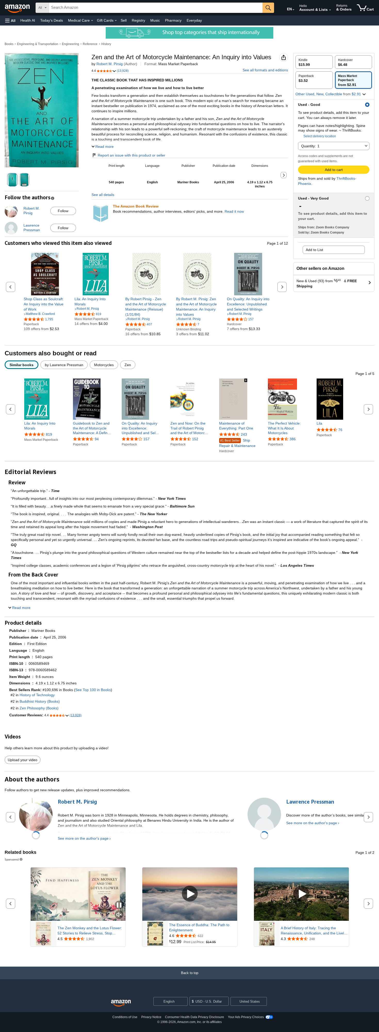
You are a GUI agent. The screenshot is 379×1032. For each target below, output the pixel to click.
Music (155, 20)
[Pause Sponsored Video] (119, 905)
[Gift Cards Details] (116, 20)
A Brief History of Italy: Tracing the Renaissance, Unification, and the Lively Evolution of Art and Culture (313, 931)
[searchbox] (155, 8)
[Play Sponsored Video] (189, 894)
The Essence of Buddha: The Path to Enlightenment (199, 927)
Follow (63, 211)
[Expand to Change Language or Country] (293, 9)
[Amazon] (17, 7)
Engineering (70, 44)
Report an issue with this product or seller (131, 155)
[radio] (314, 62)
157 (146, 439)
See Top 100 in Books (93, 690)
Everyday (194, 20)
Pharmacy (173, 20)
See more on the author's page (83, 838)
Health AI (27, 20)
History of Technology (37, 695)
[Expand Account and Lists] (330, 10)
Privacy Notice (151, 1017)
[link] (45, 304)
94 (97, 439)
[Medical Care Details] (92, 20)
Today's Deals (51, 20)
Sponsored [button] (12, 859)
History (106, 44)
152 (195, 439)
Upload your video (22, 760)
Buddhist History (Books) (40, 701)
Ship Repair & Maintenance (237, 443)
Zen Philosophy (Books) (39, 708)
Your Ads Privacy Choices (246, 1017)
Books (9, 44)
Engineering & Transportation (37, 44)
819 (49, 434)
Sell (124, 20)
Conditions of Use (124, 1017)
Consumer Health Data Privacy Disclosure (194, 1017)
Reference (90, 44)
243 (244, 434)
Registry (138, 20)
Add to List (314, 250)
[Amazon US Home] (121, 1003)
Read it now (234, 211)
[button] (10, 20)
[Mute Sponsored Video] (119, 915)
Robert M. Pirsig (109, 64)
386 (293, 439)
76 (340, 430)
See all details (103, 195)
